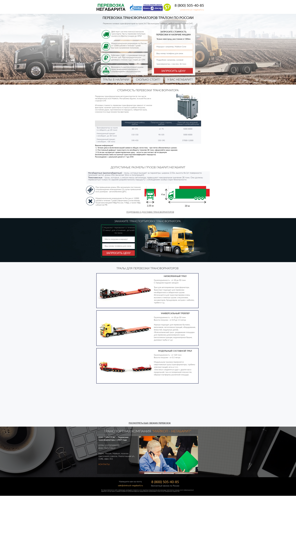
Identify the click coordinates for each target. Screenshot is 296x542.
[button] (150, 212)
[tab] (162, 471)
